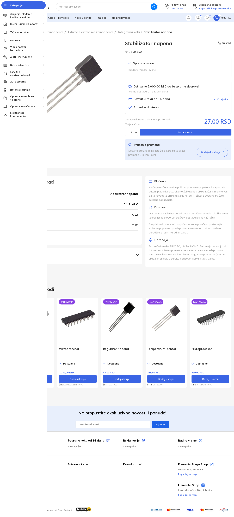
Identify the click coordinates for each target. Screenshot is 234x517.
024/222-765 (177, 8)
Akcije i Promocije (58, 17)
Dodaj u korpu (185, 132)
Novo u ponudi (83, 17)
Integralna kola (129, 32)
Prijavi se (160, 424)
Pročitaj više (220, 99)
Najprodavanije (121, 17)
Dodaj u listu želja (210, 152)
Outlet (102, 17)
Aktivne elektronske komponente (91, 32)
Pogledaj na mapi (187, 494)
